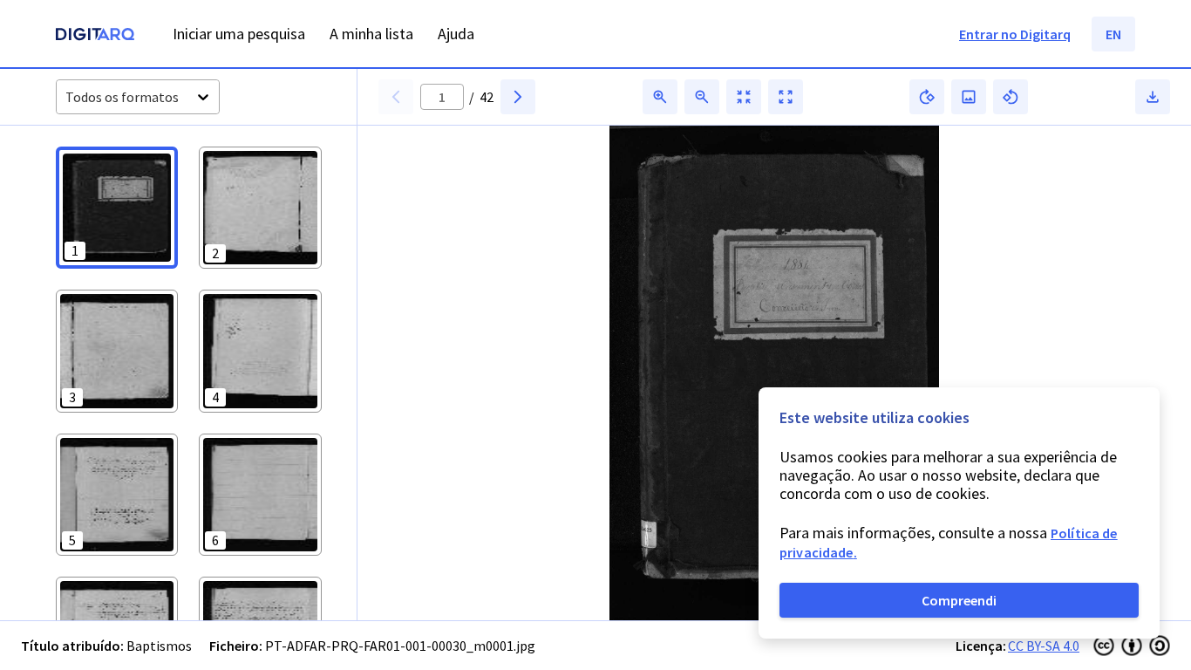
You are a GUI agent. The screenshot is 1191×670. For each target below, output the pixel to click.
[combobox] (66, 97)
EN (1113, 34)
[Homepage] (95, 36)
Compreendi (959, 600)
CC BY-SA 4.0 (1043, 645)
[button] (117, 208)
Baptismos (159, 645)
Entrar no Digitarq (1015, 34)
